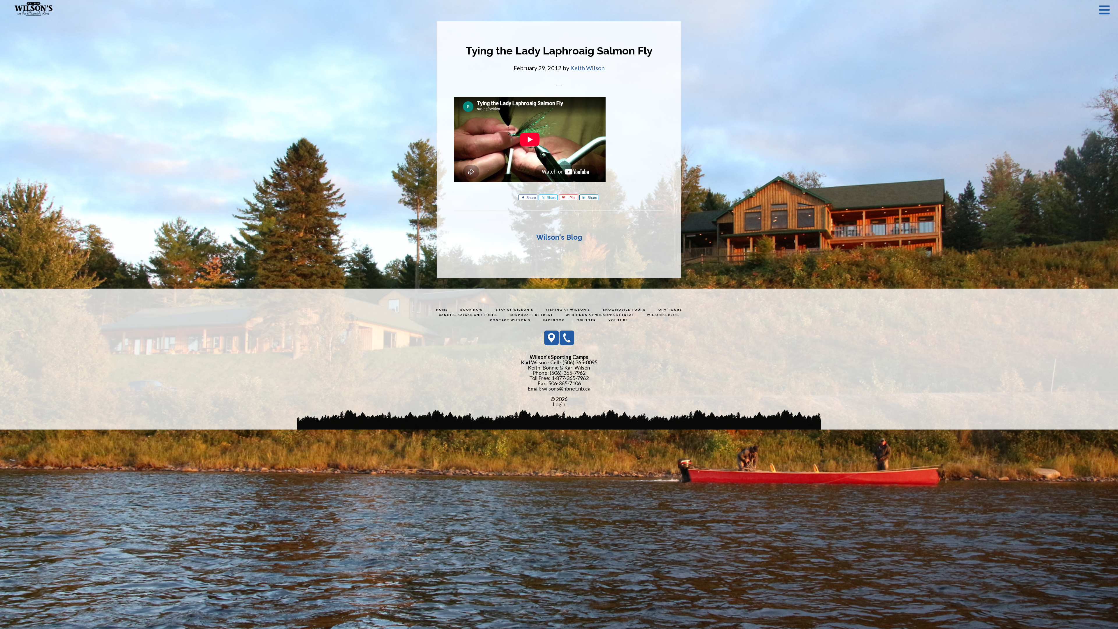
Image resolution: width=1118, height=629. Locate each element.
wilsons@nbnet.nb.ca (566, 388)
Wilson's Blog (559, 237)
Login (559, 404)
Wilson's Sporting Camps (33, 9)
